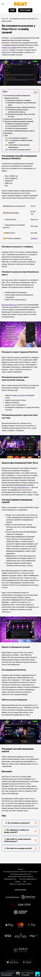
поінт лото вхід (19, 395)
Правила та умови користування (20, 884)
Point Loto (5, 18)
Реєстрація (25, 10)
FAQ (6, 135)
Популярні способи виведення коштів (20, 131)
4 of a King (22, 975)
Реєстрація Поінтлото (21, 487)
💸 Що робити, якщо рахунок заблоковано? (18, 146)
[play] (12, 964)
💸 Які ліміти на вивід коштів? (19, 149)
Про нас (20, 869)
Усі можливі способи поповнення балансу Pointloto (17, 97)
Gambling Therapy (20, 889)
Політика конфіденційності (28, 879)
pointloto (34, 238)
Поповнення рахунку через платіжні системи (21, 115)
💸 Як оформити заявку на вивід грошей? (20, 141)
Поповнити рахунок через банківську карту (22, 104)
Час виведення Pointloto (17, 126)
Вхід (12, 10)
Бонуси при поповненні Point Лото (18, 119)
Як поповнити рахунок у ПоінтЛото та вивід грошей (20, 871)
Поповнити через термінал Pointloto (22, 107)
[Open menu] (3, 4)
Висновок (8, 133)
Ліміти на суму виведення (17, 128)
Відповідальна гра (10, 879)
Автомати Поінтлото (10, 305)
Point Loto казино (9, 48)
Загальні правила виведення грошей (19, 121)
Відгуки (17, 881)
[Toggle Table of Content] (34, 92)
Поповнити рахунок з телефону (19, 100)
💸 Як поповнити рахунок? (18, 138)
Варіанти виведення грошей (18, 124)
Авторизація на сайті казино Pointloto (20, 876)
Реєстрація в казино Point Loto (20, 874)
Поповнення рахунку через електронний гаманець (18, 111)
